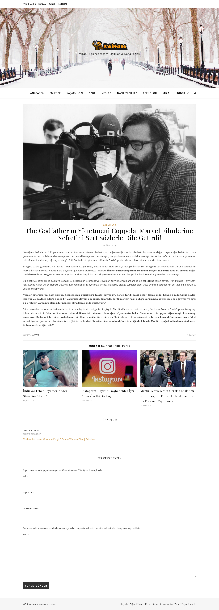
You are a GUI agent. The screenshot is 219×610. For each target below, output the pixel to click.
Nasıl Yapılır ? (127, 93)
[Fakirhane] (109, 45)
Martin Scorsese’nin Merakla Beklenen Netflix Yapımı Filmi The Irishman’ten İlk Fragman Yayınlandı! (167, 396)
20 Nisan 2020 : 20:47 (32, 434)
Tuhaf (177, 604)
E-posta (28, 492)
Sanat (155, 604)
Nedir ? (106, 93)
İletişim (62, 4)
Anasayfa (37, 93)
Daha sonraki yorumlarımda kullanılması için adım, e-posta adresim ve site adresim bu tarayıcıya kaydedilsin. (81, 528)
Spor (92, 93)
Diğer (181, 93)
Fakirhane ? (29, 4)
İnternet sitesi (30, 508)
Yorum (26, 534)
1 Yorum (191, 334)
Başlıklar (109, 225)
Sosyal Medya (166, 604)
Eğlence (55, 93)
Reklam (42, 4)
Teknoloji (150, 93)
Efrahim (34, 334)
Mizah (167, 93)
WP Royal (27, 604)
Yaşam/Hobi (75, 93)
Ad (25, 476)
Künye (52, 4)
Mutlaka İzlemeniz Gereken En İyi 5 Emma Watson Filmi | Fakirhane (59, 439)
